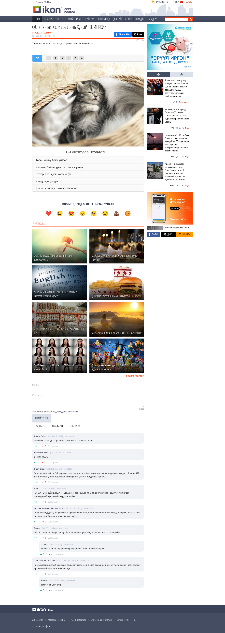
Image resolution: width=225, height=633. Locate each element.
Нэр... (35, 385)
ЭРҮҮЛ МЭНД (104, 19)
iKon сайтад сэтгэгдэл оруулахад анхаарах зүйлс (55, 411)
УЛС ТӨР (60, 19)
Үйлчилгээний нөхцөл (56, 619)
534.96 (189, 1)
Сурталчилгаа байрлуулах (101, 619)
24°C (165, 1)
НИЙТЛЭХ (41, 418)
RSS (135, 619)
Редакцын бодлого (78, 619)
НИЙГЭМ (89, 19)
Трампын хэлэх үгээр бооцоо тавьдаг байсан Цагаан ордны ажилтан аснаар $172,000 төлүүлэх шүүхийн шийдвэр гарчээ (176, 88)
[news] (155, 92)
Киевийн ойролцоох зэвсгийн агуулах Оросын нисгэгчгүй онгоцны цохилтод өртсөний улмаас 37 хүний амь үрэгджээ (175, 171)
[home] (54, 10)
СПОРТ (128, 19)
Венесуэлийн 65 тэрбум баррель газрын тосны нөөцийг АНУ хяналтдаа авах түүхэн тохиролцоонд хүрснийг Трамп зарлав (177, 142)
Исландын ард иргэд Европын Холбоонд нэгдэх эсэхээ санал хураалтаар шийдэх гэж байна (177, 115)
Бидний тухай (37, 619)
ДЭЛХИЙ (117, 19)
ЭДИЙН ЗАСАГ (74, 19)
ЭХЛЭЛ (37, 19)
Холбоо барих (122, 619)
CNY (177, 1)
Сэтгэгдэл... (39, 395)
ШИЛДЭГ (139, 19)
